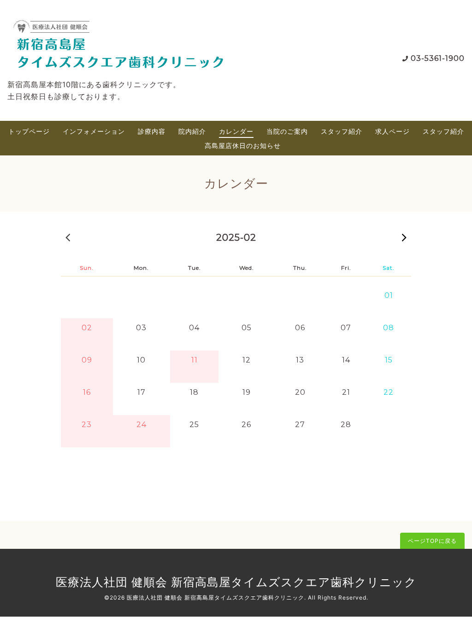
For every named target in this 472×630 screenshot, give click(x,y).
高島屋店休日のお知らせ (243, 145)
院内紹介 (192, 131)
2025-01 (68, 237)
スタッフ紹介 (341, 131)
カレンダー (236, 131)
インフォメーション (94, 131)
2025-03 (404, 237)
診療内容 (151, 131)
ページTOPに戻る (432, 540)
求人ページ (392, 131)
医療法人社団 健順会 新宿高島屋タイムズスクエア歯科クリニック (236, 582)
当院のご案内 (287, 131)
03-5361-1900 (438, 58)
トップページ (29, 131)
